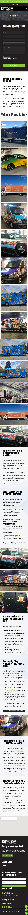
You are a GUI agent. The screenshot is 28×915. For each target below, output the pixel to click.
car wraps (20, 509)
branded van (12, 635)
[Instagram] (7, 907)
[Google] (11, 907)
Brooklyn (16, 632)
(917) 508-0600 (14, 28)
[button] (26, 9)
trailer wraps (13, 540)
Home (4, 74)
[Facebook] (3, 907)
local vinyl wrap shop (11, 498)
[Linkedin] (9, 907)
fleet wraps (17, 536)
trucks (15, 508)
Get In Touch (13, 65)
